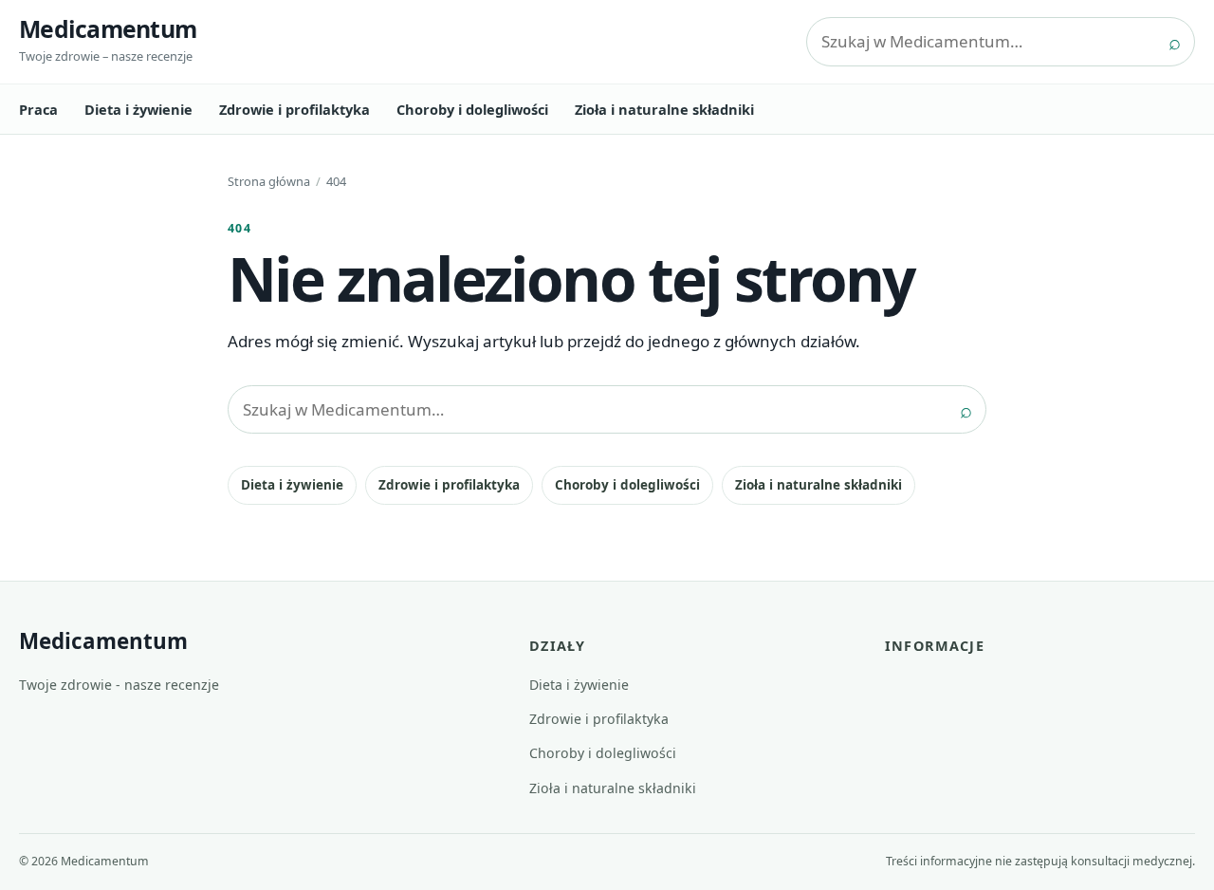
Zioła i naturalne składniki (664, 109)
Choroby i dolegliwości (472, 109)
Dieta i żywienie (138, 109)
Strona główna (269, 181)
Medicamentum (107, 28)
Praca (38, 109)
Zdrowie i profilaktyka (294, 109)
